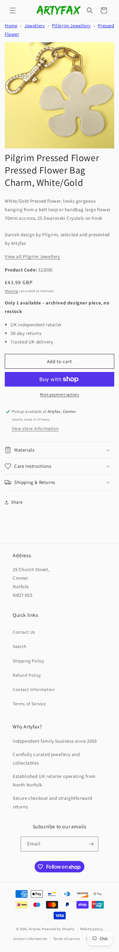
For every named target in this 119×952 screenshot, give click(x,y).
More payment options (59, 394)
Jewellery (34, 26)
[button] (13, 10)
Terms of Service (29, 704)
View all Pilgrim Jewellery (32, 256)
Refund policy (91, 929)
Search (20, 646)
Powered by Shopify (58, 929)
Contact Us (24, 632)
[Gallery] (59, 95)
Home (11, 26)
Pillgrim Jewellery (71, 26)
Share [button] (17, 502)
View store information (35, 428)
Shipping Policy (28, 661)
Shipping (11, 291)
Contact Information (34, 689)
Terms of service (66, 938)
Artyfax (35, 929)
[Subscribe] (91, 844)
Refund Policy (27, 675)
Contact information (30, 938)
